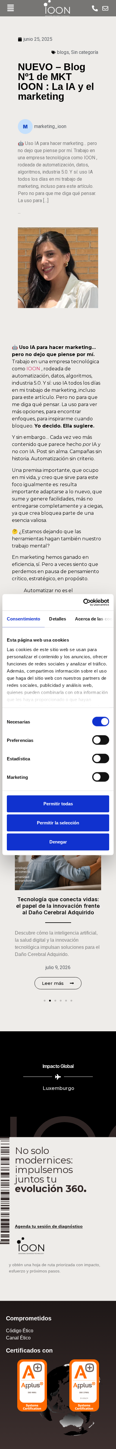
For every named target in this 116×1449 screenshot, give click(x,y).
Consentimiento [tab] (23, 618)
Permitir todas (58, 803)
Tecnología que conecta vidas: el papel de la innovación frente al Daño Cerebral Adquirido (58, 905)
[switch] (100, 740)
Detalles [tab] (57, 618)
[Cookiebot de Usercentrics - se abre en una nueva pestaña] (83, 602)
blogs (63, 52)
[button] (10, 8)
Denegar (58, 841)
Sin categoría (84, 52)
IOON (33, 369)
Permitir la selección (58, 822)
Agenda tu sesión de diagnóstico (49, 1226)
